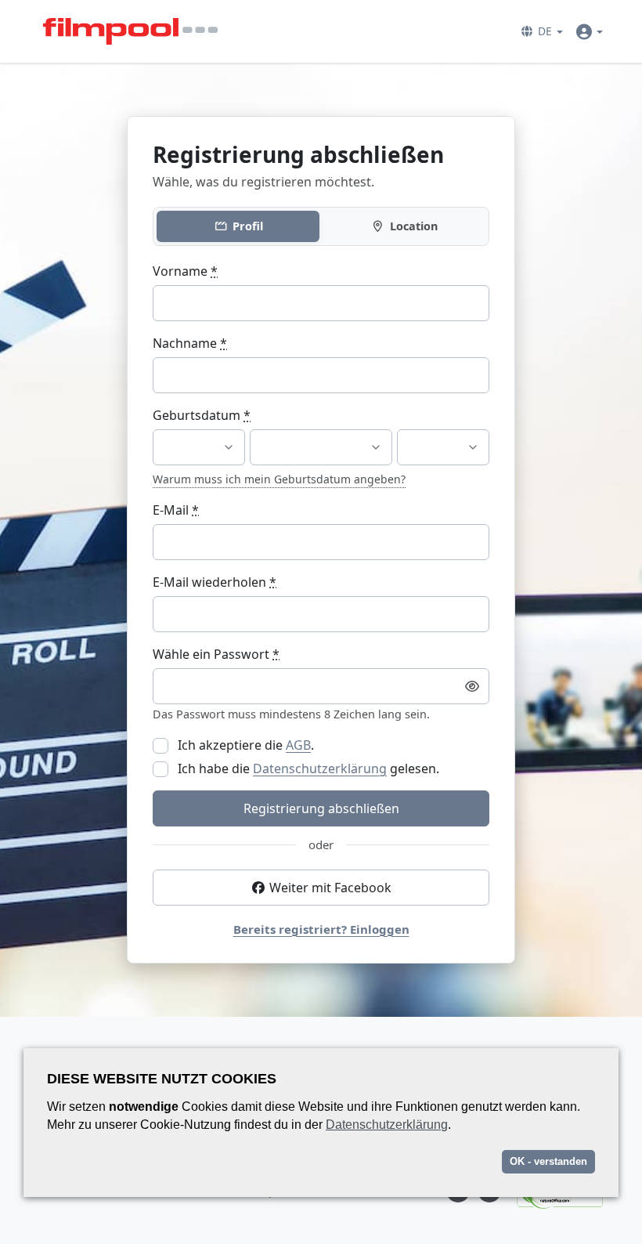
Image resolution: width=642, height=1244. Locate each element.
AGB (298, 745)
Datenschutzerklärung (320, 768)
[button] (541, 31)
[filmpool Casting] (130, 31)
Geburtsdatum (202, 415)
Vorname (185, 271)
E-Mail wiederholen (214, 582)
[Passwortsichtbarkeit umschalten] (472, 686)
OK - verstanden (548, 1161)
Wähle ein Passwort (216, 654)
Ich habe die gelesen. (307, 768)
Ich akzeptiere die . (244, 745)
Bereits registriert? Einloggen (321, 929)
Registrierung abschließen (321, 808)
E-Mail (176, 510)
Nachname (190, 343)
